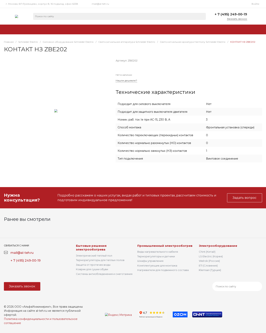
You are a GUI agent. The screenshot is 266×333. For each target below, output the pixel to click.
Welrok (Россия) (209, 260)
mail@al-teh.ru (100, 3)
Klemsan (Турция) (210, 270)
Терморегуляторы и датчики (156, 256)
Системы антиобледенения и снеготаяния (104, 273)
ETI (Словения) (208, 265)
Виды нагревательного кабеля (157, 251)
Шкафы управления (150, 260)
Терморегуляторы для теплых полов (100, 260)
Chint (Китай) (207, 251)
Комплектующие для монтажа (157, 265)
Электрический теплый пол (94, 255)
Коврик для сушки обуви (92, 269)
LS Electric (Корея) (211, 256)
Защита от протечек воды (93, 264)
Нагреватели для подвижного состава (163, 270)
